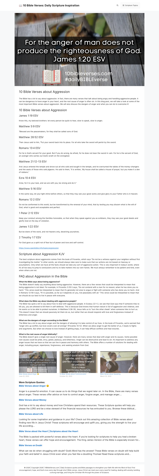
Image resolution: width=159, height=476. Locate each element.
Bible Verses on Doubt (30, 445)
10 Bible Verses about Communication (73, 374)
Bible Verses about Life (31, 414)
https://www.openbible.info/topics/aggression (39, 248)
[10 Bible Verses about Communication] (79, 362)
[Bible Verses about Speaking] (119, 362)
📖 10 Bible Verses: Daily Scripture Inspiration (49, 5)
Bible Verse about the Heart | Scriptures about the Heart (48, 431)
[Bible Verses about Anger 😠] (38, 362)
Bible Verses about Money (32, 400)
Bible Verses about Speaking (110, 374)
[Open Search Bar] (117, 5)
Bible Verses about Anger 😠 (29, 374)
